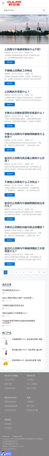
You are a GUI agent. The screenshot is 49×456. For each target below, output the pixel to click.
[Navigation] (3, 3)
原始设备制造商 (11, 406)
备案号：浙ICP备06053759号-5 (13, 446)
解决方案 (8, 384)
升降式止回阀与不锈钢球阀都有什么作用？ (25, 135)
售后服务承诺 (10, 388)
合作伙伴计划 (10, 410)
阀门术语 (30, 406)
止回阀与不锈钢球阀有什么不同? (23, 49)
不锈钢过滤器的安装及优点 (13, 305)
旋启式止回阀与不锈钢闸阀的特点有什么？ (25, 204)
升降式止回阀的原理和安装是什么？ (25, 112)
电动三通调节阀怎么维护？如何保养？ (17, 298)
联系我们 (8, 424)
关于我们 (8, 428)
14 (44, 272)
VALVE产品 (9, 380)
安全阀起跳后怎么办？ (11, 290)
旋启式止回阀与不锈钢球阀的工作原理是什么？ (25, 250)
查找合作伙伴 (10, 402)
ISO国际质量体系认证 (10, 441)
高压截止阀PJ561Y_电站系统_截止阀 (27, 350)
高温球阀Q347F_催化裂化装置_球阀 (26, 360)
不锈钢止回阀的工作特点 (18, 70)
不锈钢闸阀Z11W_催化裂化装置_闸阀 (27, 339)
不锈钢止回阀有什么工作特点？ (22, 182)
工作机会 (30, 380)
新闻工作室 (31, 388)
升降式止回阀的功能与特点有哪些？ (25, 227)
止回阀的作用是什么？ (17, 91)
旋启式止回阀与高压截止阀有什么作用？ (25, 159)
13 (39, 272)
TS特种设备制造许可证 (10, 444)
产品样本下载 (32, 410)
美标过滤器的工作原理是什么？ (15, 313)
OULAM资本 (32, 384)
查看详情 (9, 62)
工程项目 (30, 402)
